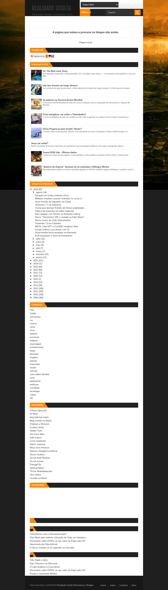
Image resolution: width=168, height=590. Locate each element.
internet (33, 361)
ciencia (33, 323)
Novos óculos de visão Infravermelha (52, 220)
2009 (36, 297)
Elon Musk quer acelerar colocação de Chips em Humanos (58, 537)
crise (32, 330)
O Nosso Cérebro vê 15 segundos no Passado (52, 547)
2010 (36, 294)
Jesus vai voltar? (39, 143)
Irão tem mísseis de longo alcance (60, 85)
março (39, 251)
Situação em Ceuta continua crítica (52, 195)
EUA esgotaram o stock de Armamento (53, 235)
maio (38, 245)
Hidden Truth (36, 430)
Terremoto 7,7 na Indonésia (48, 205)
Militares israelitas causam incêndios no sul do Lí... (59, 198)
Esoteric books (37, 427)
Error (134, 585)
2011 (36, 291)
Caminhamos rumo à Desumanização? (48, 534)
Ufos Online (35, 475)
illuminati (34, 354)
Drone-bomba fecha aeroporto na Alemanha (55, 232)
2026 (36, 189)
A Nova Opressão (38, 410)
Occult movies (37, 461)
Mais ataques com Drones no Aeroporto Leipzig (57, 214)
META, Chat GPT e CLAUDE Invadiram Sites (56, 226)
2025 (36, 260)
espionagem (35, 344)
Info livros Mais (37, 434)
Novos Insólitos (37, 454)
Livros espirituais (38, 441)
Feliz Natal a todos (39, 560)
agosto (39, 192)
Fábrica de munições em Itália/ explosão (54, 211)
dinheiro (33, 334)
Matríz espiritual (37, 444)
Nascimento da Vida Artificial (43, 544)
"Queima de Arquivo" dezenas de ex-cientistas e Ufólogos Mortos (76, 167)
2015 (36, 279)
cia (31, 320)
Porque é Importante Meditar (43, 573)
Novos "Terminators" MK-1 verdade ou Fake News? (59, 217)
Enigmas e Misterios (39, 424)
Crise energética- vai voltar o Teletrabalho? (64, 114)
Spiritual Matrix (37, 468)
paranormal (35, 381)
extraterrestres (37, 347)
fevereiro (40, 254)
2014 (36, 282)
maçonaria (35, 364)
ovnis (32, 378)
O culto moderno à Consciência (45, 567)
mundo (33, 367)
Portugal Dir (35, 464)
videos (33, 394)
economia (34, 337)
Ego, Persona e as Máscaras (44, 563)
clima (32, 327)
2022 (36, 270)
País (32, 310)
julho (38, 239)
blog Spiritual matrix (39, 417)
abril (38, 248)
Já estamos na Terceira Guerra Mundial (62, 100)
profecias (34, 384)
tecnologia (35, 391)
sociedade (35, 388)
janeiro (39, 257)
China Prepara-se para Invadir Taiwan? (62, 129)
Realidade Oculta (51, 8)
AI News (34, 414)
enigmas (34, 340)
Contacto (124, 585)
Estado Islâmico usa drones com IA (52, 229)
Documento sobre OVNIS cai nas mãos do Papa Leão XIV (57, 541)
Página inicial (85, 42)
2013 (36, 285)
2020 (36, 276)
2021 (36, 273)
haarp (32, 350)
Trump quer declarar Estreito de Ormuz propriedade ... (60, 208)
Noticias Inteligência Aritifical (43, 451)
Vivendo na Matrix (38, 478)
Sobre (113, 585)
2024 (36, 263)
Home (103, 585)
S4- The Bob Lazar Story (55, 71)
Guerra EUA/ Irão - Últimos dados (60, 152)
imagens (34, 357)
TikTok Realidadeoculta (41, 471)
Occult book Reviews (40, 458)
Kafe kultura (35, 437)
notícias (33, 371)
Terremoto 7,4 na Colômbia (48, 223)
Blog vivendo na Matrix (41, 420)
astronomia (35, 317)
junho (39, 242)
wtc (31, 398)
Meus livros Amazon (39, 447)
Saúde (33, 313)
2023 (36, 267)
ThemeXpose (79, 585)
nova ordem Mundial (39, 374)
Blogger (90, 585)
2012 (36, 288)
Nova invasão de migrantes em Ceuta (53, 201)
